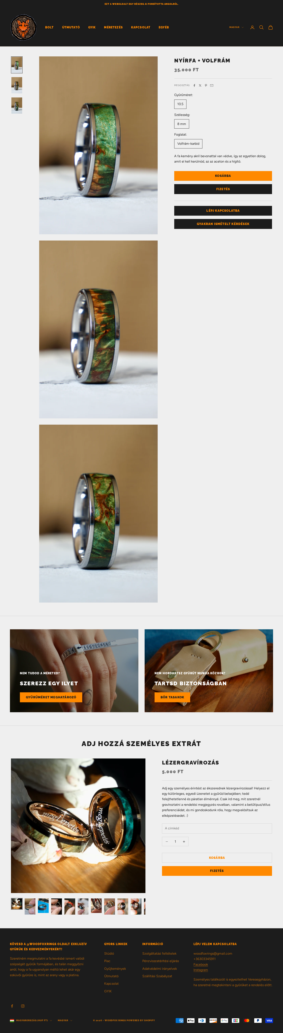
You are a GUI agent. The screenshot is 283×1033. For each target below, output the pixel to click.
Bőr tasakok (172, 697)
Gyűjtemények (115, 969)
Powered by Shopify (141, 1020)
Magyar (234, 27)
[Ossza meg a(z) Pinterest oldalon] (206, 85)
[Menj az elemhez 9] (123, 906)
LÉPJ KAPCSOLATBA (223, 211)
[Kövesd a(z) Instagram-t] (23, 1006)
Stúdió (109, 953)
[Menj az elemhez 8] (109, 906)
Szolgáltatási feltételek (159, 953)
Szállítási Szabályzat (157, 976)
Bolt (49, 27)
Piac (107, 961)
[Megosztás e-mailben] (211, 85)
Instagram (201, 970)
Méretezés (113, 27)
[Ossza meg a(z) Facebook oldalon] (194, 85)
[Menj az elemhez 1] (17, 64)
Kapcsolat (140, 27)
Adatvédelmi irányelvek (159, 969)
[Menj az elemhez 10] (136, 906)
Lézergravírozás (190, 762)
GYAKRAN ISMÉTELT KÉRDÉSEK (223, 224)
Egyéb (164, 27)
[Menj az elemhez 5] (70, 906)
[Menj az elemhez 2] (17, 85)
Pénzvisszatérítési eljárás (160, 961)
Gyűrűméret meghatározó (51, 697)
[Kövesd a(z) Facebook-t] (12, 1006)
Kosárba (223, 176)
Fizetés (223, 189)
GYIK (92, 27)
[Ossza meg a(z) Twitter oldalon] (200, 85)
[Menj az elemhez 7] (96, 905)
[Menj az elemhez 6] (83, 906)
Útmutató (71, 27)
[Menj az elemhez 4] (56, 906)
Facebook (201, 964)
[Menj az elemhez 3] (17, 105)
